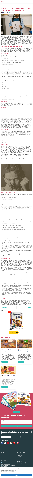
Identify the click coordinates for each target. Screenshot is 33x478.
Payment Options (20, 458)
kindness (16, 74)
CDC (1, 55)
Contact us (16, 437)
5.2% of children (17, 42)
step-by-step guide (8, 286)
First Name (2, 423)
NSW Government (5, 282)
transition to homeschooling (12, 44)
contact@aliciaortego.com (5, 464)
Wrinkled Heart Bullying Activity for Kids (15, 161)
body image (6, 92)
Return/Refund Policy (21, 452)
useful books (12, 221)
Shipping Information (20, 453)
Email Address (3, 420)
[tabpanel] (16, 323)
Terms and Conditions (21, 450)
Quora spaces (28, 76)
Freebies (2, 452)
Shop (1, 455)
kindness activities (7, 155)
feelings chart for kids (4, 251)
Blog (1, 453)
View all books (5, 437)
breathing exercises (27, 268)
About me (2, 450)
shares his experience (10, 255)
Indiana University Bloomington (16, 39)
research (11, 125)
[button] (31, 468)
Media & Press (19, 455)
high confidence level (4, 97)
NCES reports (21, 40)
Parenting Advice (4, 6)
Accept (16, 475)
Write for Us (19, 456)
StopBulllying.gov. (5, 285)
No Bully (3, 288)
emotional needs (10, 134)
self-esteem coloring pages (21, 220)
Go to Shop (16, 411)
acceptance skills (5, 37)
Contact (2, 456)
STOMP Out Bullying (5, 292)
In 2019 (17, 103)
